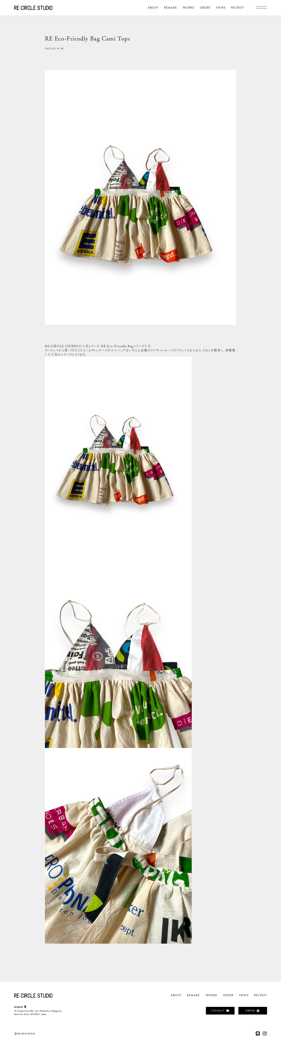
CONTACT (217, 1010)
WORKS (188, 8)
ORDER (205, 8)
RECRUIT (237, 8)
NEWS (221, 8)
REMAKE (170, 8)
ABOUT (153, 8)
